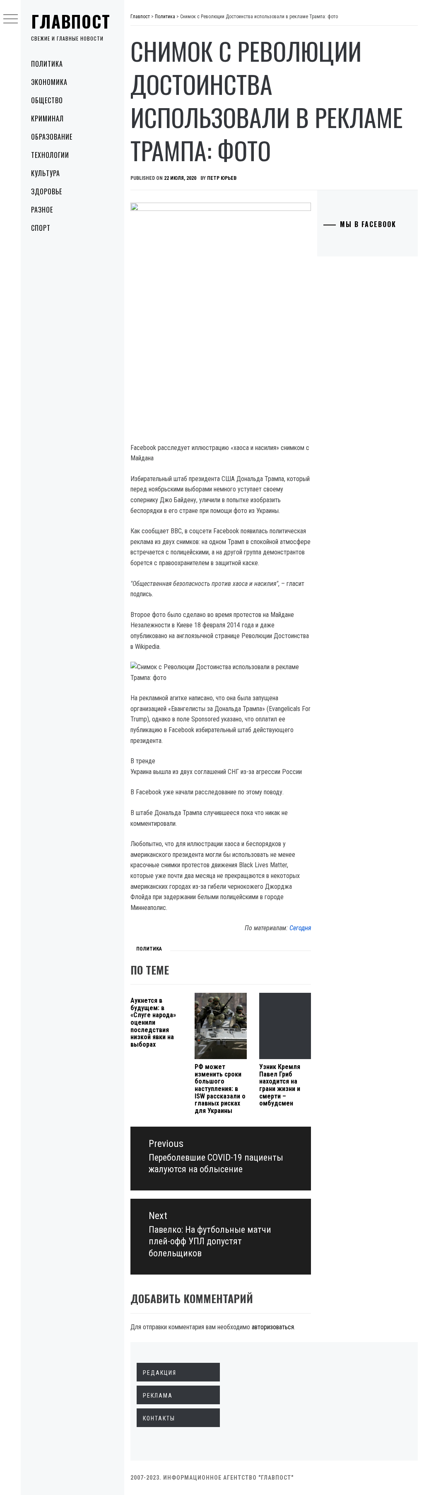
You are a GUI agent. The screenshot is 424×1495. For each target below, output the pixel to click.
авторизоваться (273, 1327)
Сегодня (300, 928)
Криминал (47, 118)
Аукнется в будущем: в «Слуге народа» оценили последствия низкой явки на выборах (153, 1022)
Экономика (49, 82)
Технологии (50, 155)
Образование (51, 137)
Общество (47, 100)
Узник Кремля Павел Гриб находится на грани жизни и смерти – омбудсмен (279, 1085)
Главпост (71, 21)
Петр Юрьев (221, 178)
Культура (45, 173)
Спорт (41, 228)
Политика (47, 64)
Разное (42, 210)
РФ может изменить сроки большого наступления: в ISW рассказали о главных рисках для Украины (220, 1089)
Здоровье (46, 191)
